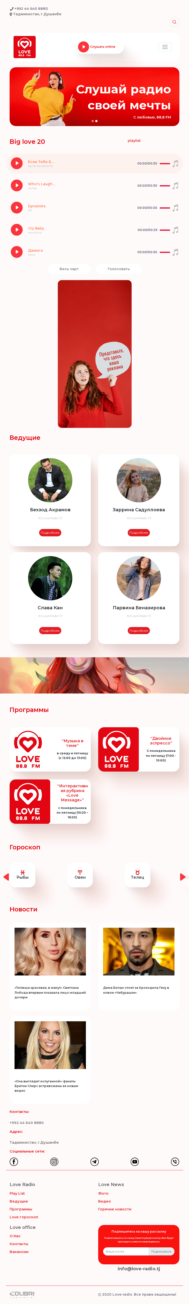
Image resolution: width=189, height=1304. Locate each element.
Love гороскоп (24, 1217)
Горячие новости (114, 1209)
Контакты (19, 1244)
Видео (104, 1201)
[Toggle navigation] (165, 46)
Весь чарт (69, 269)
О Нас (15, 1236)
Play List (17, 1193)
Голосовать (119, 269)
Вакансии (19, 1252)
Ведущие (19, 1201)
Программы (21, 1209)
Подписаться (161, 1251)
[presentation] (6, 876)
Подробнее (50, 532)
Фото (103, 1193)
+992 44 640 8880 (27, 1123)
